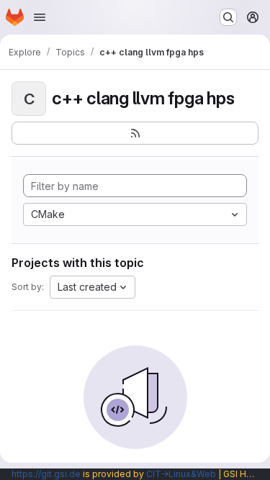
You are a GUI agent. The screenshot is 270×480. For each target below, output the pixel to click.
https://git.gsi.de (46, 473)
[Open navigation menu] (39, 17)
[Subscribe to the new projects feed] (135, 133)
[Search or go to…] (228, 17)
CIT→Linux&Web (181, 473)
